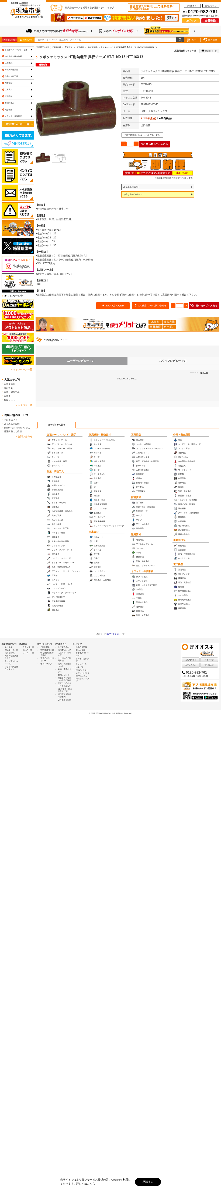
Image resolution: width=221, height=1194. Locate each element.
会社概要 (8, 647)
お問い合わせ (210, 6)
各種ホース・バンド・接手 (61, 434)
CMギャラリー (82, 670)
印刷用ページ (211, 51)
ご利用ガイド (192, 6)
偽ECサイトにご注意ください (65, 690)
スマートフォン (113, 634)
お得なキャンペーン (133, 194)
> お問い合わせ (24, 436)
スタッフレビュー (173, 360)
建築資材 (136, 534)
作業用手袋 (9, 384)
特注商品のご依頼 (13, 431)
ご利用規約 (45, 647)
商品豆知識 (80, 650)
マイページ (209, 659)
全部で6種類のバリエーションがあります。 (142, 135)
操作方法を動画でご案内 (64, 695)
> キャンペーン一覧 (21, 369)
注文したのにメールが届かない (64, 684)
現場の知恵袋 (81, 647)
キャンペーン (81, 664)
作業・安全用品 (181, 434)
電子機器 (178, 564)
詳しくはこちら (85, 1183)
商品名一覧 (27, 650)
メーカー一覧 (28, 653)
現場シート (9, 400)
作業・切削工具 (55, 471)
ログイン (190, 20)
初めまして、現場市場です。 (11, 651)
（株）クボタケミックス (154, 111)
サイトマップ (46, 664)
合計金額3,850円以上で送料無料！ (152, 7)
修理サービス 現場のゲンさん (17, 428)
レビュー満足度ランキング (11, 667)
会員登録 (210, 20)
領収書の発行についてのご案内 (64, 679)
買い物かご (209, 665)
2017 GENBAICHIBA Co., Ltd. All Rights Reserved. (111, 713)
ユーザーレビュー (81, 360)
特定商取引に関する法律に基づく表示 (47, 652)
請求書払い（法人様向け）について (64, 652)
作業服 (7, 396)
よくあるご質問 (130, 186)
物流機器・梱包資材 (100, 434)
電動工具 (8, 388)
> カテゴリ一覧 (24, 405)
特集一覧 (79, 667)
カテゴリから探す (56, 425)
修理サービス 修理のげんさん (82, 674)
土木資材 (94, 531)
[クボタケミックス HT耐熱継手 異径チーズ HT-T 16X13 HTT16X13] (76, 108)
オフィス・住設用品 (142, 571)
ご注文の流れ (63, 647)
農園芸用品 (179, 540)
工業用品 (136, 434)
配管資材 (136, 497)
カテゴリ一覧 (9, 39)
